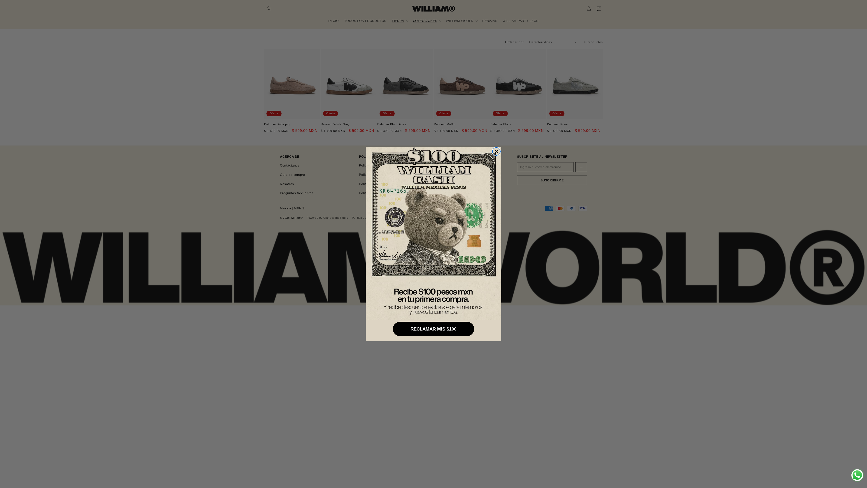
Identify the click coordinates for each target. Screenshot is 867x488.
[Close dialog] (496, 151)
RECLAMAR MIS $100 (433, 328)
